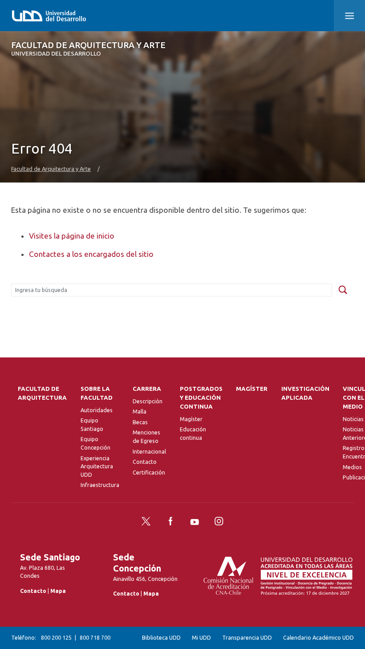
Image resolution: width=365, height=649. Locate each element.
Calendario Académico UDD (318, 637)
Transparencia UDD (247, 637)
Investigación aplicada (305, 393)
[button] (349, 15)
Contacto (145, 461)
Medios (352, 467)
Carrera (147, 388)
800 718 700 (95, 637)
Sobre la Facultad (97, 393)
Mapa (58, 591)
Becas (140, 422)
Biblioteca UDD (161, 637)
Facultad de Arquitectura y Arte (88, 49)
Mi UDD (201, 637)
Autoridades (97, 410)
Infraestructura (100, 485)
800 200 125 (56, 637)
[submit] (343, 290)
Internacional (149, 451)
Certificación (149, 472)
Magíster (191, 419)
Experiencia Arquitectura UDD (97, 466)
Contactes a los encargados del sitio (91, 254)
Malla (139, 411)
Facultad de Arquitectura (42, 393)
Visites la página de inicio (71, 235)
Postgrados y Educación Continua (201, 397)
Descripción (147, 401)
